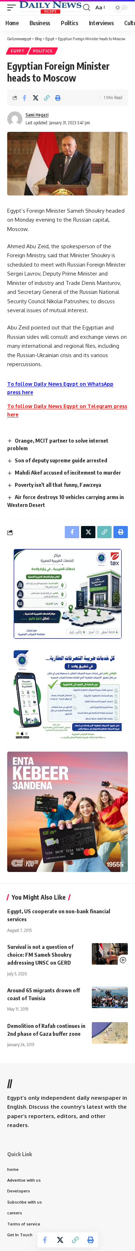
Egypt (18, 51)
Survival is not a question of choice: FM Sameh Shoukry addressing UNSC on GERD (40, 954)
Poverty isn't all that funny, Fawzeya (58, 484)
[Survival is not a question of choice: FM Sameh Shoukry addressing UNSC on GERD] (110, 954)
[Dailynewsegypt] (50, 7)
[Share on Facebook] (24, 97)
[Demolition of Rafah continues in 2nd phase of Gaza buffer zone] (110, 1033)
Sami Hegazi (37, 114)
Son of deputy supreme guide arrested (61, 460)
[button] (13, 7)
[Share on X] (36, 97)
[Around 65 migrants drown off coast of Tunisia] (110, 997)
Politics (43, 51)
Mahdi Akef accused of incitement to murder (68, 472)
